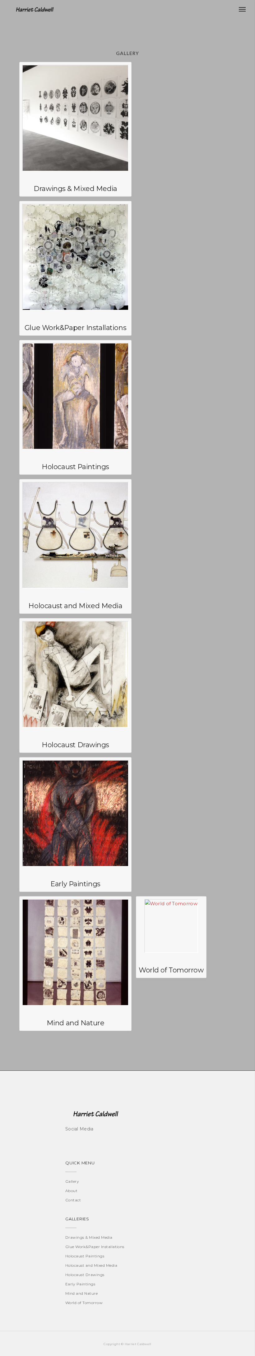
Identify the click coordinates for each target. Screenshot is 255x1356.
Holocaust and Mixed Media (91, 1265)
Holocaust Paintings (84, 1256)
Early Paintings (80, 1284)
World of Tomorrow (84, 1302)
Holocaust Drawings (84, 1274)
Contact (73, 1200)
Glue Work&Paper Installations (94, 1246)
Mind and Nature (81, 1293)
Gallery (72, 1181)
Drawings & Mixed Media (89, 1237)
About (71, 1190)
